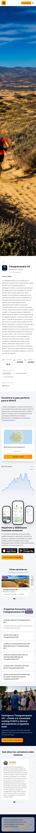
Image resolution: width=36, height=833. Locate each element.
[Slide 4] (19, 598)
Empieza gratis (26, 3)
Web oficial (5, 386)
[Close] (30, 824)
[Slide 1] (14, 598)
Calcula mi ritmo (18, 457)
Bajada (30, 359)
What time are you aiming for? (14, 447)
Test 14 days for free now (12, 557)
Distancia (9, 359)
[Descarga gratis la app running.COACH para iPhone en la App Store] (9, 550)
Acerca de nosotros (26, 832)
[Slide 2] (16, 598)
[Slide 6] (22, 598)
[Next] (32, 587)
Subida (19, 359)
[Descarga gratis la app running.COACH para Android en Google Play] (26, 550)
